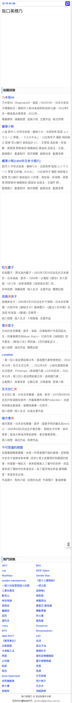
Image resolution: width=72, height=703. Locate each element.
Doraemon (42, 625)
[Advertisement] (36, 51)
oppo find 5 (8, 635)
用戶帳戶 (41, 680)
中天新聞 (41, 675)
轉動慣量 (41, 610)
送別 (4, 615)
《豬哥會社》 (9, 640)
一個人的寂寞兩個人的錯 (15, 585)
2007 (4, 565)
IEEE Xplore (42, 570)
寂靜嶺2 (40, 590)
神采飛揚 (7, 600)
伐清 (38, 640)
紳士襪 (5, 685)
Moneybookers (44, 630)
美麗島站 (41, 600)
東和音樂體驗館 (45, 655)
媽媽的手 (41, 650)
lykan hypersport (11, 675)
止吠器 (5, 660)
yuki (38, 635)
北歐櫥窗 (7, 645)
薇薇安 (5, 605)
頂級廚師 (41, 690)
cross (5, 625)
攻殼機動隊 (8, 680)
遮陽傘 (5, 690)
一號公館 (41, 585)
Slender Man (43, 575)
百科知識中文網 (43, 696)
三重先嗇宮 (8, 590)
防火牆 (40, 615)
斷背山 (5, 595)
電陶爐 (40, 620)
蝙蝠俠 (5, 610)
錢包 (4, 670)
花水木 (40, 685)
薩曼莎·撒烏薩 (44, 605)
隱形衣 (5, 620)
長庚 (38, 670)
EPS (4, 630)
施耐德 (40, 595)
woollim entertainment (14, 580)
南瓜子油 (41, 645)
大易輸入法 (8, 650)
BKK (38, 565)
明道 (4, 655)
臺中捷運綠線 (43, 660)
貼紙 (4, 665)
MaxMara (7, 575)
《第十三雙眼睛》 (46, 580)
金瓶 (38, 665)
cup (4, 570)
